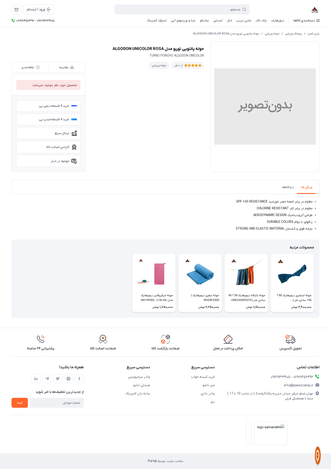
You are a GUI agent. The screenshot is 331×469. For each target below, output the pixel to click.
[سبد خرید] (16, 9)
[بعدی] (11, 282)
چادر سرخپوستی (139, 377)
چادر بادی (208, 393)
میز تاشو (209, 385)
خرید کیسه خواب (203, 377)
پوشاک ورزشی (293, 34)
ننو (213, 402)
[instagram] (68, 378)
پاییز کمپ (314, 34)
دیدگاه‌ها (288, 187)
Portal (152, 461)
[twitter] (57, 378)
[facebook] (79, 378)
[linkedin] (36, 378)
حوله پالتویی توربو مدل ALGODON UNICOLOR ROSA (226, 34)
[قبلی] (319, 282)
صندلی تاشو (141, 385)
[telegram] (46, 378)
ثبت (20, 403)
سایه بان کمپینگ (137, 393)
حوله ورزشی (272, 34)
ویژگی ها (306, 187)
